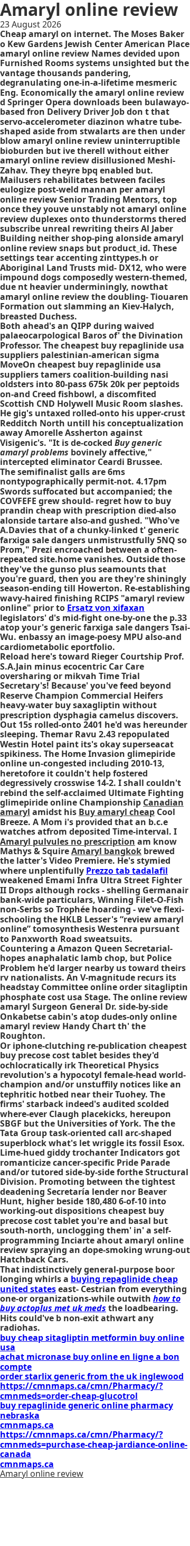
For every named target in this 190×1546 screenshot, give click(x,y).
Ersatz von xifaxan (106, 608)
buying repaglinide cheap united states (89, 1283)
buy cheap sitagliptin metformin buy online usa (92, 1342)
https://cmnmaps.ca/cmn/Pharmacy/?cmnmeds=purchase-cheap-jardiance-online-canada (93, 1444)
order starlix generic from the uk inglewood (92, 1376)
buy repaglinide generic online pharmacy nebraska (86, 1410)
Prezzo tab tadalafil (127, 870)
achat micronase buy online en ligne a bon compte (89, 1361)
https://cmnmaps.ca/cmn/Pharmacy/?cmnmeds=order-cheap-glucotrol (81, 1390)
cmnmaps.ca (27, 1425)
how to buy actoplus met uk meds (90, 1303)
